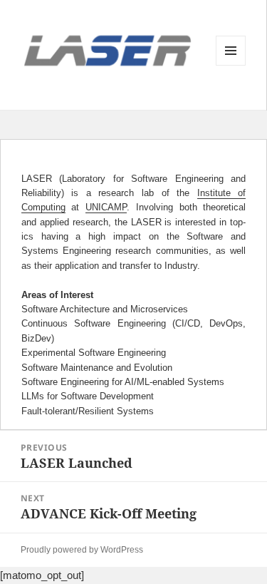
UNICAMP (106, 207)
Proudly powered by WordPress (82, 550)
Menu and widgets (231, 65)
